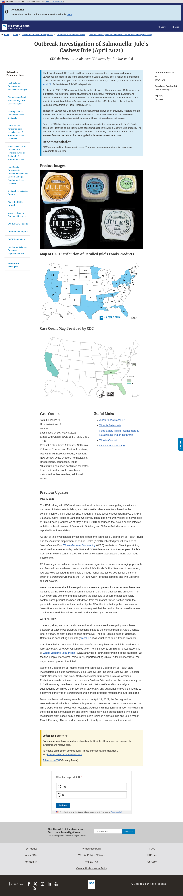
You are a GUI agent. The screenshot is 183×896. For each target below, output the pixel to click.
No (63, 795)
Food (15, 34)
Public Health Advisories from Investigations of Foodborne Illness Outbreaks (16, 132)
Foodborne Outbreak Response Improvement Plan (17, 250)
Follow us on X (50, 760)
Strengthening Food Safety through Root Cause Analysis (17, 100)
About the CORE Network (15, 203)
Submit (63, 805)
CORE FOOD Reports (18, 224)
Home (6, 34)
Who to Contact (108, 440)
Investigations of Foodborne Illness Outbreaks (16, 114)
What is (110, 425)
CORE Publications (16, 239)
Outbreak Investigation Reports (18, 192)
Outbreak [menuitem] (159, 99)
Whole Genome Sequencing (79, 545)
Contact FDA (17, 884)
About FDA (31, 855)
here (69, 14)
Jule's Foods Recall (110, 420)
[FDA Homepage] (15, 27)
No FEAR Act (91, 862)
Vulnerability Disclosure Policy (91, 868)
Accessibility (31, 862)
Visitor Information (91, 849)
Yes (64, 786)
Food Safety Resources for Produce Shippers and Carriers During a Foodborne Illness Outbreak (18, 175)
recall (45, 84)
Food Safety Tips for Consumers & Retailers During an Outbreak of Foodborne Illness (17, 153)
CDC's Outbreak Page (112, 445)
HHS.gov (152, 855)
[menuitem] (166, 77)
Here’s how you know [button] (54, 2)
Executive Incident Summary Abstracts (16, 214)
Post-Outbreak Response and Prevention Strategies (17, 86)
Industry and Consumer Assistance (64, 754)
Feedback (181, 444)
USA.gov (152, 862)
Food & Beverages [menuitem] (163, 90)
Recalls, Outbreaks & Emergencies (37, 34)
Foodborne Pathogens (13, 265)
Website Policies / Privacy (91, 855)
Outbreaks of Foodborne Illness (71, 34)
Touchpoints (116, 812)
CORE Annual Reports (18, 231)
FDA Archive (31, 849)
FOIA (152, 849)
